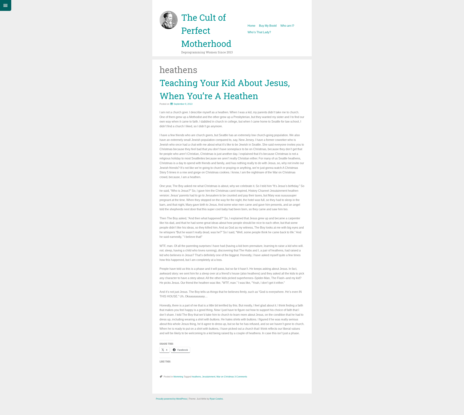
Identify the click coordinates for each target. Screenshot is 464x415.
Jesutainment (208, 376)
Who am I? (287, 25)
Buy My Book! (268, 25)
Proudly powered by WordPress (171, 399)
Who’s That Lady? (259, 32)
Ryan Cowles (216, 399)
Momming (178, 376)
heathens (196, 376)
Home (251, 25)
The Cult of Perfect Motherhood (206, 30)
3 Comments (241, 376)
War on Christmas (225, 376)
